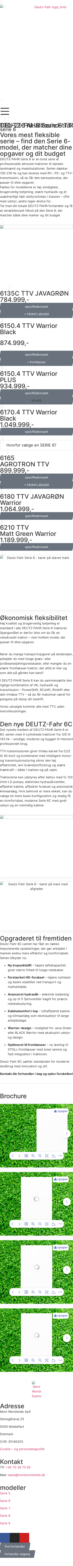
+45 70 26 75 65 (18, 1467)
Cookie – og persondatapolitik (22, 1449)
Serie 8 (5, 1516)
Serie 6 (5, 1501)
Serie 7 (5, 1508)
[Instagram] (14, 1538)
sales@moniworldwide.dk (26, 1475)
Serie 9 (5, 1523)
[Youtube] (24, 1538)
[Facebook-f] (5, 1538)
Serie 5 (5, 1493)
